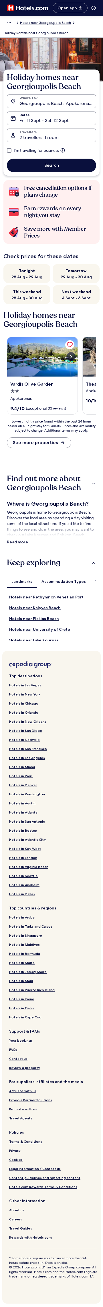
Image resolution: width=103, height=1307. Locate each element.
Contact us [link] (18, 1058)
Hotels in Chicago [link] (23, 703)
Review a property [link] (24, 1068)
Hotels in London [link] (23, 858)
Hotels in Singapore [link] (25, 935)
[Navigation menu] (94, 8)
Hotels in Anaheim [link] (24, 885)
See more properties (35, 442)
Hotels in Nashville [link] (24, 739)
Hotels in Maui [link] (21, 981)
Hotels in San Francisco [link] (28, 749)
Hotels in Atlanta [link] (23, 812)
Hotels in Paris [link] (21, 776)
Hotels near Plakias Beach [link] (34, 618)
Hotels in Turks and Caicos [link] (30, 926)
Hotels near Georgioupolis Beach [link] (45, 22)
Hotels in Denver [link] (23, 785)
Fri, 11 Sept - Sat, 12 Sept (44, 120)
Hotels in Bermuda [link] (24, 953)
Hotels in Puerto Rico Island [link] (32, 990)
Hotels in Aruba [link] (22, 917)
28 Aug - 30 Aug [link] (27, 298)
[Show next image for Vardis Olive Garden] (71, 356)
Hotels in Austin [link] (22, 803)
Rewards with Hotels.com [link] (30, 1237)
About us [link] (16, 1210)
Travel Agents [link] (20, 1118)
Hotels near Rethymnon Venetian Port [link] (46, 597)
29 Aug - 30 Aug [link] (76, 277)
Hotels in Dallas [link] (22, 894)
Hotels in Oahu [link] (21, 1008)
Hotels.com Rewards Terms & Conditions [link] (43, 1187)
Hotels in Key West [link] (25, 848)
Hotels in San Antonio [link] (27, 821)
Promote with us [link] (23, 1109)
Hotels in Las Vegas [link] (25, 685)
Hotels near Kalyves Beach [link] (35, 607)
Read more (17, 542)
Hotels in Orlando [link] (23, 712)
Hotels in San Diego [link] (25, 730)
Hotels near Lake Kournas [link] (34, 640)
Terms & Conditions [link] (25, 1141)
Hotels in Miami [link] (22, 767)
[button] (51, 483)
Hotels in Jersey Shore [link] (28, 972)
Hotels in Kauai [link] (21, 999)
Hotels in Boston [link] (23, 830)
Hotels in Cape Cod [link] (25, 1017)
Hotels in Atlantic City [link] (27, 839)
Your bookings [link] (21, 1040)
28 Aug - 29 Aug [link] (26, 277)
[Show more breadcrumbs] (9, 22)
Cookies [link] (16, 1159)
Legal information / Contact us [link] (35, 1169)
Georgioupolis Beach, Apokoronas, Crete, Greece (57, 103)
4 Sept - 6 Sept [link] (76, 298)
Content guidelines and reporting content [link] (44, 1178)
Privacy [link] (15, 1150)
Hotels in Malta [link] (22, 963)
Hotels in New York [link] (24, 694)
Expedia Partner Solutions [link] (30, 1100)
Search (51, 165)
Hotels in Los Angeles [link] (27, 758)
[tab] (22, 581)
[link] (69, 344)
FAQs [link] (13, 1049)
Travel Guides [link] (20, 1228)
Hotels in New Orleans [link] (27, 721)
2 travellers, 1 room (39, 137)
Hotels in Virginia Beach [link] (28, 867)
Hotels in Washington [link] (27, 794)
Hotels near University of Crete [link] (39, 629)
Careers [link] (15, 1219)
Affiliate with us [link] (22, 1091)
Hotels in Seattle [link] (23, 876)
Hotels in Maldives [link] (24, 944)
